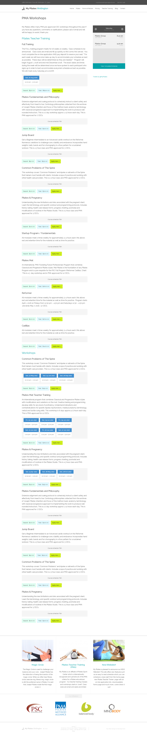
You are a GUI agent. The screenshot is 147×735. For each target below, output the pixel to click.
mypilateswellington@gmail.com (105, 2)
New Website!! (109, 665)
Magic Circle (38, 665)
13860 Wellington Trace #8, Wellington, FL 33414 (36, 2)
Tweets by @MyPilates (100, 76)
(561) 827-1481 (121, 2)
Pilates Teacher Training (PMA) (73, 666)
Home (72, 8)
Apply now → (57, 90)
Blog (116, 8)
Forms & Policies (87, 8)
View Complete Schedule (109, 66)
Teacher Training (107, 8)
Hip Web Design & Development (115, 729)
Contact (122, 8)
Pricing (97, 8)
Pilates (78, 8)
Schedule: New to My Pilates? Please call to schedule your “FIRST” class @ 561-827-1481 (73, 728)
